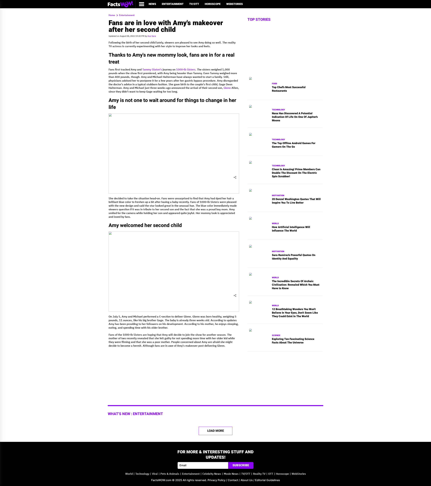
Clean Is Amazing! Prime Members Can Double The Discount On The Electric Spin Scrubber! (296, 173)
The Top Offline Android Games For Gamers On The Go (293, 145)
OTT (270, 474)
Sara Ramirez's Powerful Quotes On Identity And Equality (293, 257)
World (275, 223)
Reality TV (259, 474)
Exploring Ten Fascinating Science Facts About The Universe (293, 340)
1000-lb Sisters (185, 69)
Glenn (227, 88)
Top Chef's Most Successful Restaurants (289, 89)
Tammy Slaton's (152, 69)
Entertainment (173, 4)
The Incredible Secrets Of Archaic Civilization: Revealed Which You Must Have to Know (295, 285)
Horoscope (213, 4)
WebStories (234, 4)
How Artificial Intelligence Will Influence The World (291, 229)
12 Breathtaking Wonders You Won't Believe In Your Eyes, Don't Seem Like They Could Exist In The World (295, 313)
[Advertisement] (174, 374)
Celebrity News (211, 474)
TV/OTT (194, 4)
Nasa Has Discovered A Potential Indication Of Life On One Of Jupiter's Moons (295, 117)
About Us (247, 480)
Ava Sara (151, 36)
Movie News (231, 474)
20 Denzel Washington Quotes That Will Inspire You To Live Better (296, 201)
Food (274, 84)
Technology (278, 110)
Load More (215, 431)
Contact (233, 480)
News (152, 4)
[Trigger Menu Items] (141, 4)
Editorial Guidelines (267, 480)
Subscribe (241, 465)
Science (276, 335)
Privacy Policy (216, 480)
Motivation (278, 195)
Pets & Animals (169, 474)
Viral (155, 474)
